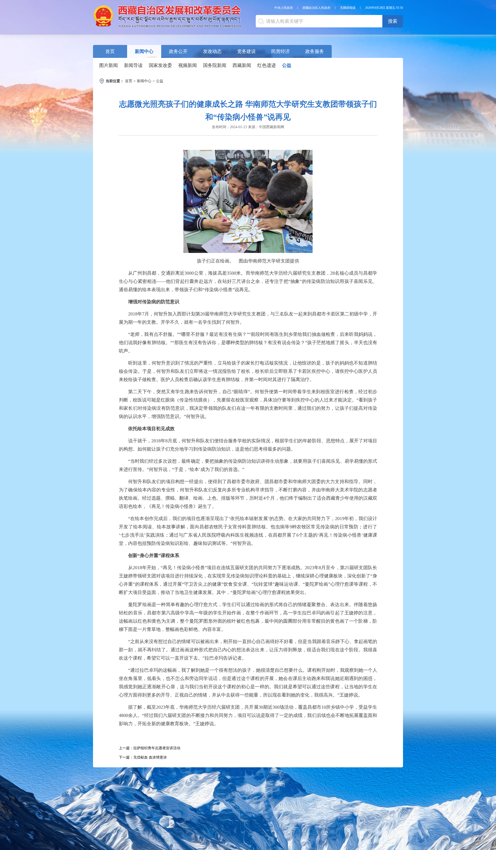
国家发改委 (160, 65)
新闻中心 (144, 51)
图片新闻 (108, 65)
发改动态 (212, 51)
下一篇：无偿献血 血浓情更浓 (143, 757)
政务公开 (178, 51)
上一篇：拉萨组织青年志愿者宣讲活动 (149, 748)
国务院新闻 (214, 65)
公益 (286, 65)
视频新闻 (187, 65)
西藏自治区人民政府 (316, 8)
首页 (110, 51)
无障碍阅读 (347, 8)
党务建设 (246, 51)
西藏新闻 (242, 65)
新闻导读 (133, 65)
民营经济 (280, 51)
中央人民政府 (283, 8)
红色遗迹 (266, 65)
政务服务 (314, 51)
